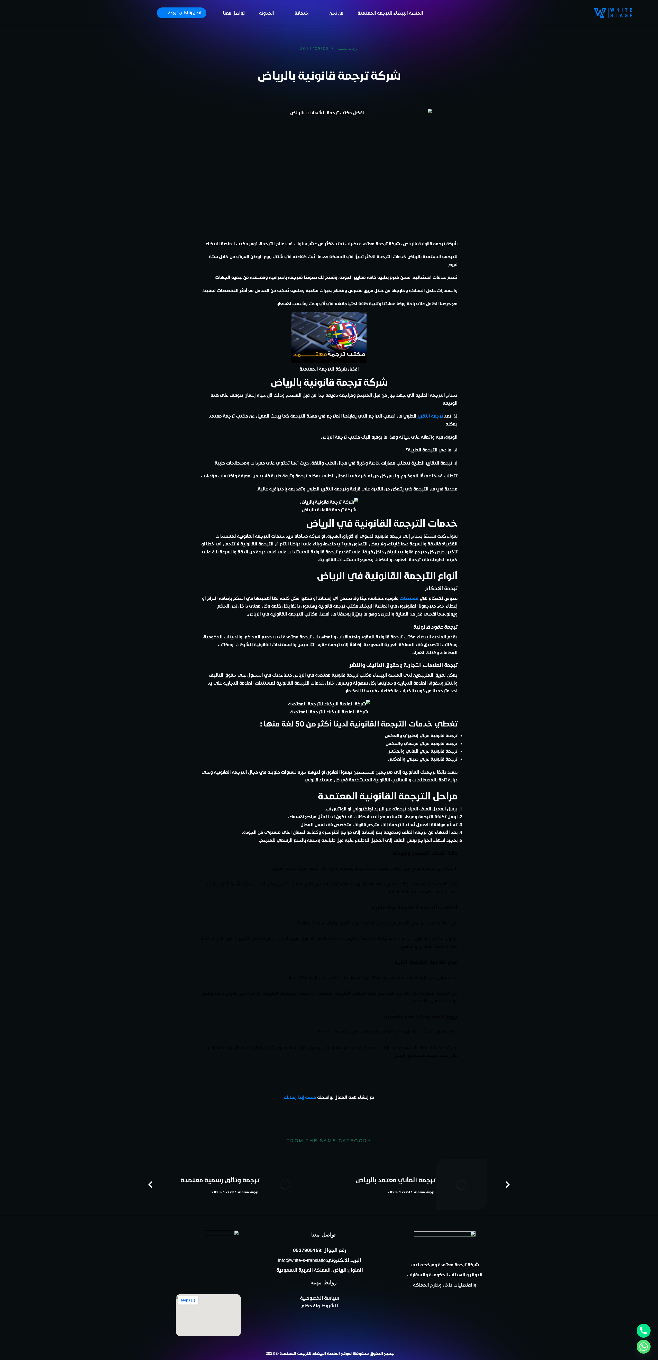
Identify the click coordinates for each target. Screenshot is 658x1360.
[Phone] (644, 1331)
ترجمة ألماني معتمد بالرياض (395, 1180)
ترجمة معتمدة (347, 48)
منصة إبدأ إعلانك (300, 1097)
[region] (66, 34)
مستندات (409, 598)
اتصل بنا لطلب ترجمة (184, 13)
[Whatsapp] (644, 1347)
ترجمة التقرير (430, 415)
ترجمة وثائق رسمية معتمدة (220, 1180)
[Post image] (461, 1184)
